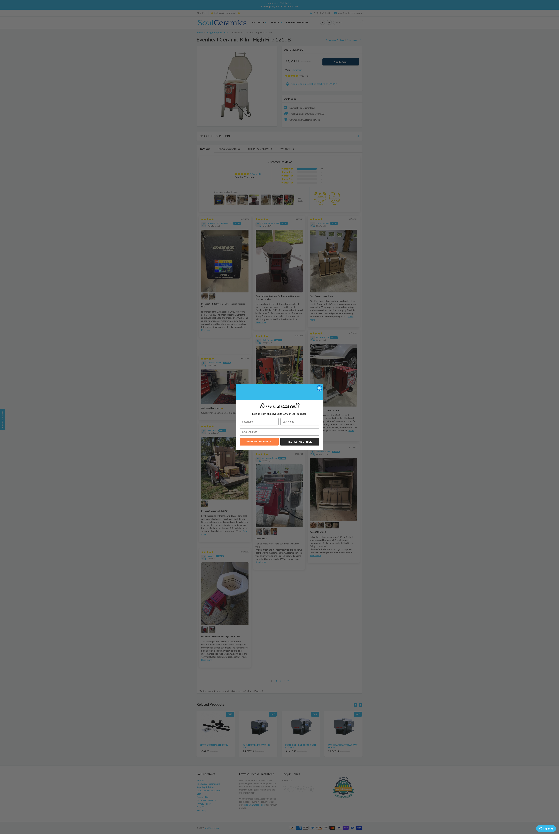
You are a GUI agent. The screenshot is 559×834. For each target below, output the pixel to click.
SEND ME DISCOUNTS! (259, 441)
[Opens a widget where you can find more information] (546, 829)
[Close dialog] (319, 388)
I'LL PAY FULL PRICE (300, 442)
